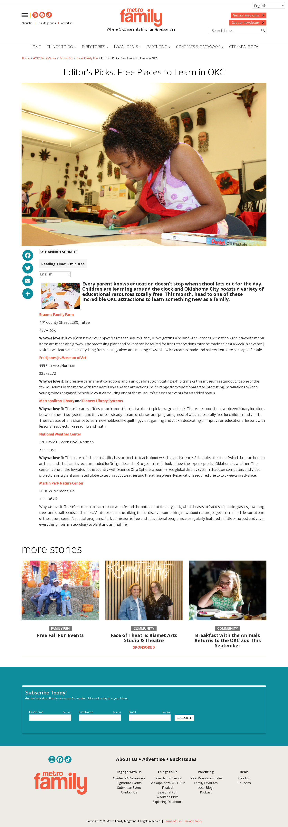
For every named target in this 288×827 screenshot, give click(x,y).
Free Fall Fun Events (60, 635)
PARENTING (157, 46)
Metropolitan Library (56, 401)
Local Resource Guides (205, 778)
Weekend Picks (167, 797)
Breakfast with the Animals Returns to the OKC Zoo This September (228, 640)
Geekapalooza (243, 46)
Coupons (244, 783)
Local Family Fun (87, 58)
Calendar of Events (167, 778)
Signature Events (129, 783)
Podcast (206, 792)
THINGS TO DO (60, 46)
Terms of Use (172, 821)
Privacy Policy (193, 821)
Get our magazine (246, 15)
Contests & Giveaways (198, 46)
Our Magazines (47, 23)
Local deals (126, 46)
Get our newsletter (246, 22)
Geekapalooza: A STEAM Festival (167, 785)
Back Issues (183, 759)
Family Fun (66, 58)
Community (144, 628)
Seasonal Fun (167, 792)
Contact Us (129, 792)
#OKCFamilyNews (44, 58)
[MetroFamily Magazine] (141, 17)
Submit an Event (129, 787)
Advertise (66, 23)
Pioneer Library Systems (102, 401)
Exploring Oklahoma (168, 802)
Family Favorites (206, 783)
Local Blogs (205, 787)
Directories (94, 46)
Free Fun (244, 778)
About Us (27, 23)
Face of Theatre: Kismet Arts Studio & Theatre (144, 637)
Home (35, 46)
